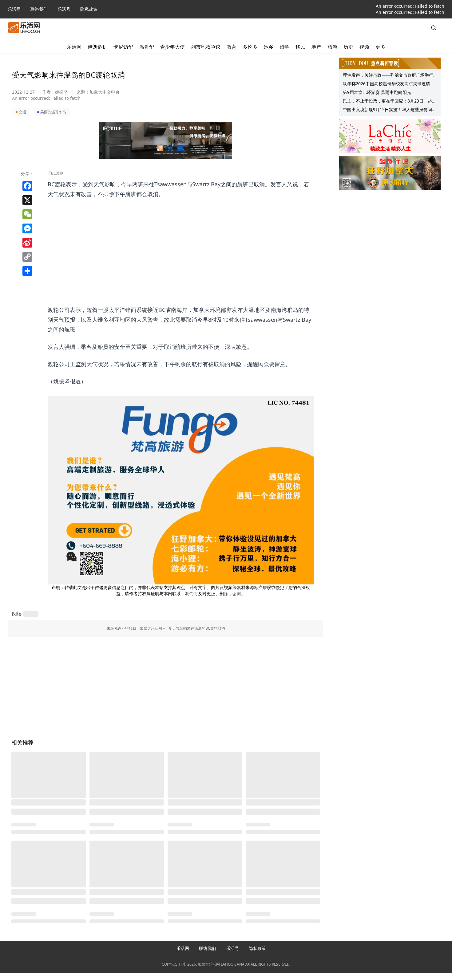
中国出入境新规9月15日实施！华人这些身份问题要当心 (389, 110)
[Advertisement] (181, 242)
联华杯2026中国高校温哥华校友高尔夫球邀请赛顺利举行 (388, 84)
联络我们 (39, 9)
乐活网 (14, 9)
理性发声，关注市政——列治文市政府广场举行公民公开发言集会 (388, 75)
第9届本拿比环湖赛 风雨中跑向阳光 (377, 92)
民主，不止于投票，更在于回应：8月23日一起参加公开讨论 (389, 101)
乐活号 (63, 9)
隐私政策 (88, 9)
